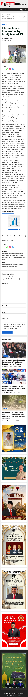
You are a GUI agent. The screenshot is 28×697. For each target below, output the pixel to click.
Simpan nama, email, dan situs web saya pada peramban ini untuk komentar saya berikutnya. (14, 326)
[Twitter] (13, 69)
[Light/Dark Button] (21, 9)
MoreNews (10, 695)
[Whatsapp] (7, 69)
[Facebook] (3, 69)
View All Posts (20, 236)
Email (4, 312)
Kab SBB (5, 24)
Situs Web (5, 318)
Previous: (13, 255)
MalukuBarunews (8, 38)
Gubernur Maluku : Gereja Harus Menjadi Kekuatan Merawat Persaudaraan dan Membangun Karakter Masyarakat (13, 362)
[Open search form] (25, 9)
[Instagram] (10, 69)
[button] (2, 9)
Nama (4, 306)
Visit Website (8, 236)
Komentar (5, 284)
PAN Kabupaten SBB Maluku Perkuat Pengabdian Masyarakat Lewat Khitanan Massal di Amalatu (13, 388)
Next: (12, 264)
